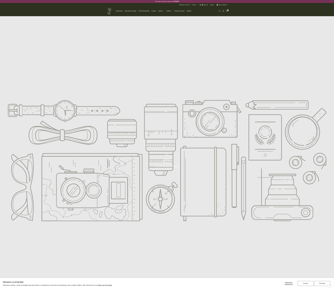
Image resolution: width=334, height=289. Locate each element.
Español (212, 5)
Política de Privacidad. (105, 285)
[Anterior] (144, 1)
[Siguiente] (190, 1)
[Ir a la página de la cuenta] (223, 11)
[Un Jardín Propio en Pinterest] (202, 5)
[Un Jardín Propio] (109, 10)
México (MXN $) (222, 5)
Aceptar (305, 283)
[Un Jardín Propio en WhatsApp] (207, 5)
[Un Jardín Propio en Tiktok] (205, 5)
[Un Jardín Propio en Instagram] (200, 5)
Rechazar (322, 283)
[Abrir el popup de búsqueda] (219, 11)
